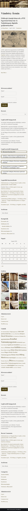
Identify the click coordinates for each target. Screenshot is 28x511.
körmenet (2, 352)
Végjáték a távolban (21, 204)
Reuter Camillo (22, 363)
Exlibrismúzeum (4, 182)
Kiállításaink (4, 223)
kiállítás (18, 347)
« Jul (2, 266)
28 (17, 259)
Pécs (11, 360)
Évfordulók (3, 221)
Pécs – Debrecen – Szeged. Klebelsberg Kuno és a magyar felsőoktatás (13, 200)
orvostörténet (24, 357)
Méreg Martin (5, 28)
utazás (16, 365)
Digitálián (3, 55)
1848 (19, 331)
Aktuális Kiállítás (5, 226)
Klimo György (7, 350)
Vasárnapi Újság (20, 365)
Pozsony (2, 360)
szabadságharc (11, 365)
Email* (2, 96)
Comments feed (4, 321)
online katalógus (19, 357)
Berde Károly (17, 333)
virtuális (3, 367)
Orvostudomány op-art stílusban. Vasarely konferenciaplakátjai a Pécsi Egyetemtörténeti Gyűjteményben (11, 142)
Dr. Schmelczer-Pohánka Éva (19, 336)
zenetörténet (15, 367)
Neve (8, 509)
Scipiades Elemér (4, 365)
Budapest (22, 333)
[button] (5, 277)
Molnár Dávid (15, 355)
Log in (2, 316)
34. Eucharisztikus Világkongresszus (9, 331)
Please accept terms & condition (9, 102)
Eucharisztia (19, 342)
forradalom (17, 345)
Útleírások (19, 367)
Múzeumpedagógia (5, 231)
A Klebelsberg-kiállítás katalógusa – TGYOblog (12, 198)
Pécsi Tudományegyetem (11, 363)
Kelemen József (9, 347)
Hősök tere (3, 347)
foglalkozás (10, 345)
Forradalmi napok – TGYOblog (8, 204)
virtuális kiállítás (9, 367)
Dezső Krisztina (6, 336)
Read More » (4, 72)
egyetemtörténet (5, 339)
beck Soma (13, 333)
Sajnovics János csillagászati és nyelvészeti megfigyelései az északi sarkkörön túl (12, 194)
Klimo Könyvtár (16, 350)
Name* (2, 91)
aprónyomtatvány (6, 333)
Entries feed (3, 319)
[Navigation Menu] (25, 4)
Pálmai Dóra (7, 360)
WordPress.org (4, 323)
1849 (22, 331)
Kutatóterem (18, 28)
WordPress (18, 509)
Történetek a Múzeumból (6, 233)
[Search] (25, 114)
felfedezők (5, 344)
